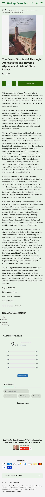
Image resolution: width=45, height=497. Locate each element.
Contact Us (20, 486)
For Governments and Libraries (11, 492)
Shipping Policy (7, 490)
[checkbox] (36, 396)
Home (4, 9)
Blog (40, 486)
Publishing (23, 488)
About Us (11, 486)
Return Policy (33, 488)
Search (4, 486)
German (5, 322)
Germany (5, 325)
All (3, 317)
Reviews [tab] (9, 384)
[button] (22, 351)
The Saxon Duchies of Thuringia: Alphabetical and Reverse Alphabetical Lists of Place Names (20, 11)
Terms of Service (29, 490)
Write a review (22, 375)
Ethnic (4, 319)
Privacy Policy (18, 490)
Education (5, 488)
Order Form (14, 488)
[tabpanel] (22, 408)
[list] (22, 35)
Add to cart (30, 83)
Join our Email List (31, 486)
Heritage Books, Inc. (13, 482)
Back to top (21, 461)
